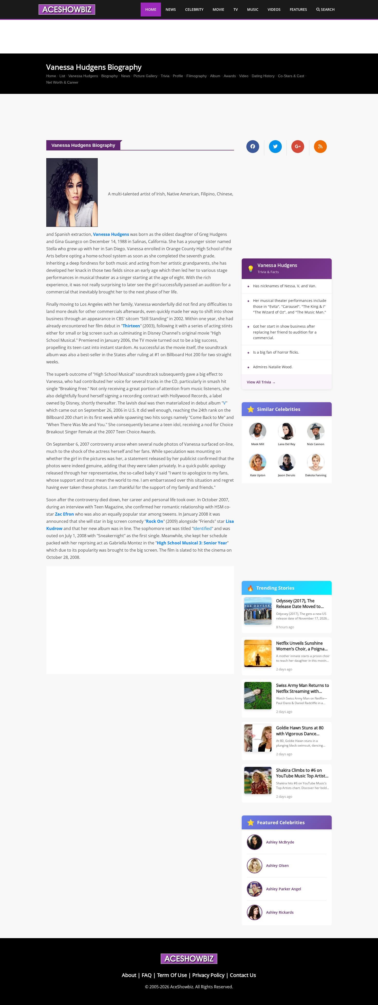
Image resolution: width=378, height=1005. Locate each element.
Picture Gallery (145, 76)
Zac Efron (64, 514)
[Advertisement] (189, 118)
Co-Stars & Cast (291, 76)
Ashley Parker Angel (283, 888)
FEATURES (298, 9)
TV (235, 9)
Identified (202, 528)
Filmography (196, 76)
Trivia (165, 76)
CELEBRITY (194, 9)
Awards (230, 76)
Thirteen (131, 326)
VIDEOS (274, 9)
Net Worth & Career (62, 82)
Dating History (263, 76)
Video (243, 76)
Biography (109, 76)
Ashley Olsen (277, 865)
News (125, 76)
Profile (178, 76)
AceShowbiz (181, 987)
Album (215, 76)
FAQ (147, 975)
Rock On (154, 521)
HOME (150, 9)
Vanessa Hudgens (83, 76)
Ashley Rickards (280, 912)
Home (51, 76)
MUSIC (252, 9)
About (129, 975)
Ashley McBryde (280, 842)
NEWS (171, 9)
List (62, 76)
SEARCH (327, 9)
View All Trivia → (261, 382)
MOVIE (218, 9)
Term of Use (172, 975)
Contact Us (243, 975)
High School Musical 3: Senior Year (192, 543)
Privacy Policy (208, 975)
